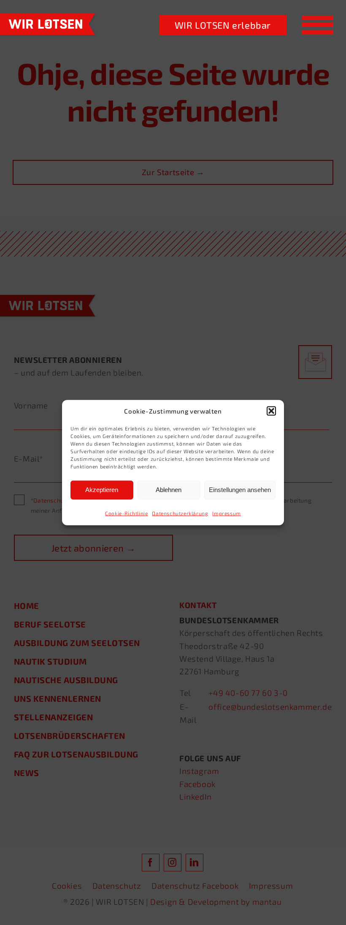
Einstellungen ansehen (240, 489)
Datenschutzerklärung (180, 513)
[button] (271, 411)
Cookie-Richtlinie (126, 513)
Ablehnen (168, 489)
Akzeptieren (101, 489)
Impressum (226, 513)
